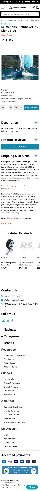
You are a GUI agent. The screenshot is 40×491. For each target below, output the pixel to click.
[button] (20, 470)
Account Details (10, 439)
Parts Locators (9, 359)
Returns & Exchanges (12, 383)
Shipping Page (12, 186)
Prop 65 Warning (6, 223)
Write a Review (6, 35)
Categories (11, 336)
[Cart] (38, 7)
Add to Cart (31, 107)
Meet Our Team (9, 419)
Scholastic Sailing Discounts (14, 423)
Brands (9, 343)
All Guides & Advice (11, 367)
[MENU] (2, 7)
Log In (6, 435)
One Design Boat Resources (14, 355)
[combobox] (20, 14)
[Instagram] (8, 320)
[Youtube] (12, 320)
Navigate (10, 329)
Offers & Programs (11, 387)
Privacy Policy (9, 443)
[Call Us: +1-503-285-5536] (33, 7)
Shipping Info (9, 379)
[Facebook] (3, 320)
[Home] (2, 20)
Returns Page (11, 218)
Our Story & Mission (11, 415)
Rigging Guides (9, 363)
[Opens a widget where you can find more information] (32, 487)
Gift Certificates (10, 391)
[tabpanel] (27, 257)
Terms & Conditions (11, 446)
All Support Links (10, 395)
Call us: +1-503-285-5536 (13, 296)
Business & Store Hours (13, 407)
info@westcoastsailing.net (14, 300)
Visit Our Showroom (11, 411)
